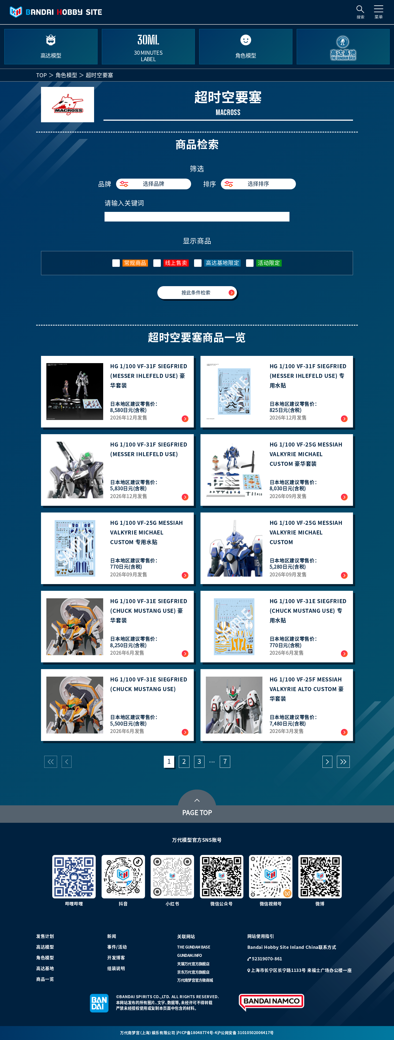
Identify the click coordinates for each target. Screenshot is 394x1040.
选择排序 (258, 183)
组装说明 (116, 968)
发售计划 (45, 936)
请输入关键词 (124, 203)
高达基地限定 (222, 262)
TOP (41, 75)
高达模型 (45, 947)
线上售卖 (176, 262)
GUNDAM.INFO (189, 955)
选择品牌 (153, 183)
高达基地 (45, 968)
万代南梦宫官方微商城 (195, 980)
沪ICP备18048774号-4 (196, 1033)
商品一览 (45, 979)
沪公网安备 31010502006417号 (245, 1033)
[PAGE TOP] (197, 799)
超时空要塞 (99, 75)
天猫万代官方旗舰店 (193, 964)
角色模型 (66, 75)
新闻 (111, 936)
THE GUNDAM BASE (193, 947)
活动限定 (269, 262)
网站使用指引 (260, 936)
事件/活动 (117, 947)
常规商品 (135, 262)
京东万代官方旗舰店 (193, 972)
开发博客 (116, 958)
